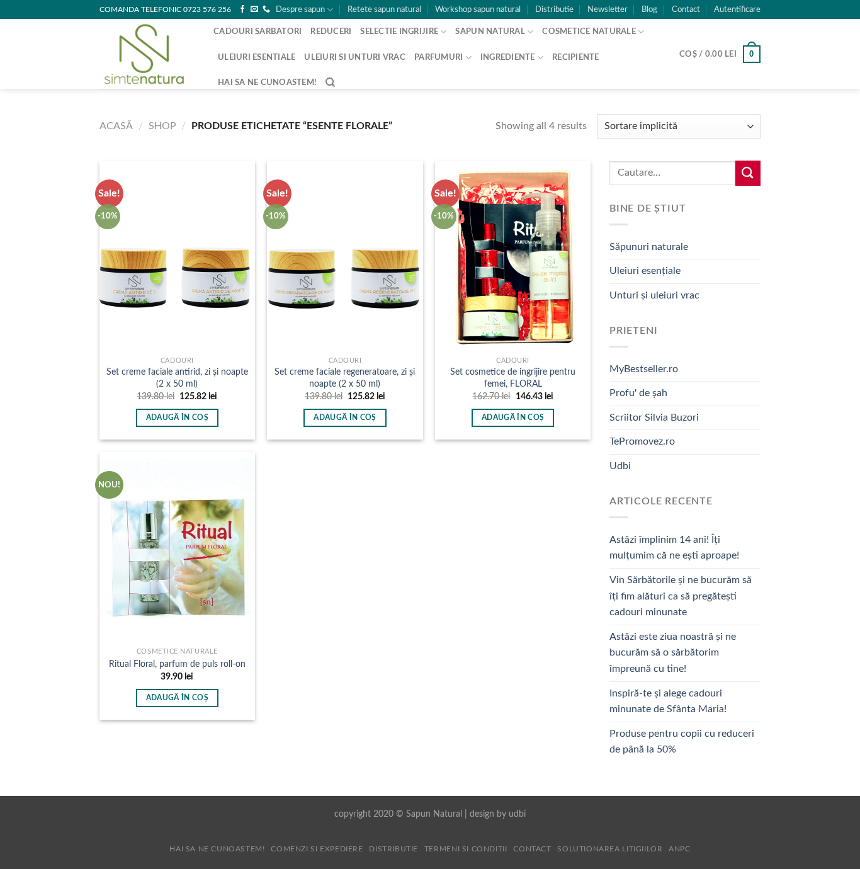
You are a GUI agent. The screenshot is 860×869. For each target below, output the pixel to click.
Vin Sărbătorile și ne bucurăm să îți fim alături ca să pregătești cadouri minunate (680, 596)
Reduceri (330, 31)
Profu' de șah (638, 393)
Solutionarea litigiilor (609, 849)
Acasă (116, 126)
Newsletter (607, 9)
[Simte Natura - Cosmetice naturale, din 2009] (147, 54)
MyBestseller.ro (643, 369)
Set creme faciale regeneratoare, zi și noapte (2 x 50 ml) (344, 378)
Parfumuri (438, 57)
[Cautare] (330, 82)
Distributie (554, 9)
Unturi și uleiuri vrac (654, 295)
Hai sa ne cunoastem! (267, 82)
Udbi (620, 466)
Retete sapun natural (384, 9)
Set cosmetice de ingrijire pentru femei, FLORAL (512, 378)
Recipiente (575, 57)
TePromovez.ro (642, 441)
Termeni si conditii (465, 849)
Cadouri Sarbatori (257, 31)
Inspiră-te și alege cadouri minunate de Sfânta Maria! (668, 701)
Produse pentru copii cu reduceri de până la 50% (681, 742)
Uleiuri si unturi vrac (354, 57)
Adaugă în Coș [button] (177, 417)
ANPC (679, 849)
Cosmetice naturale (589, 31)
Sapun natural (489, 31)
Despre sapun (300, 9)
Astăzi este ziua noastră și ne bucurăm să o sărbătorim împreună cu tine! (672, 653)
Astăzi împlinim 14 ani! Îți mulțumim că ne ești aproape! (674, 548)
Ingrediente (507, 57)
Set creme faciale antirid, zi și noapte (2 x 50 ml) (177, 378)
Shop (162, 126)
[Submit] (748, 173)
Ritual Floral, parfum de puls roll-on (177, 664)
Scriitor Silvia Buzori (654, 417)
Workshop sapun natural (478, 9)
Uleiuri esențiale (645, 271)
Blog (649, 9)
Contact (686, 9)
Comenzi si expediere (317, 849)
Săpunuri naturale (648, 247)
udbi (517, 814)
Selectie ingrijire (399, 31)
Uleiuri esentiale (256, 57)
